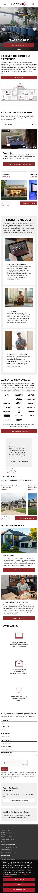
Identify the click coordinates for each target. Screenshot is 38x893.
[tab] (19, 124)
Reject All (19, 884)
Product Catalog (5, 857)
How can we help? (7, 752)
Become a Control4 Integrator (8, 852)
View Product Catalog (28, 203)
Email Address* (6, 733)
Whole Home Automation (7, 832)
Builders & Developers (6, 851)
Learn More (19, 77)
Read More (4, 489)
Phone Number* (6, 740)
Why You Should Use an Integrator (9, 847)
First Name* (5, 720)
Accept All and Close (19, 889)
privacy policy (21, 774)
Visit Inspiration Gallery (26, 518)
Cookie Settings (19, 879)
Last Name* (5, 727)
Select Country (6, 747)
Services (3, 834)
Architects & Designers (6, 849)
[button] (5, 4)
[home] (19, 4)
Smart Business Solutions (7, 839)
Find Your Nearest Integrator (19, 45)
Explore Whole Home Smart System (19, 164)
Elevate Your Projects (19, 618)
